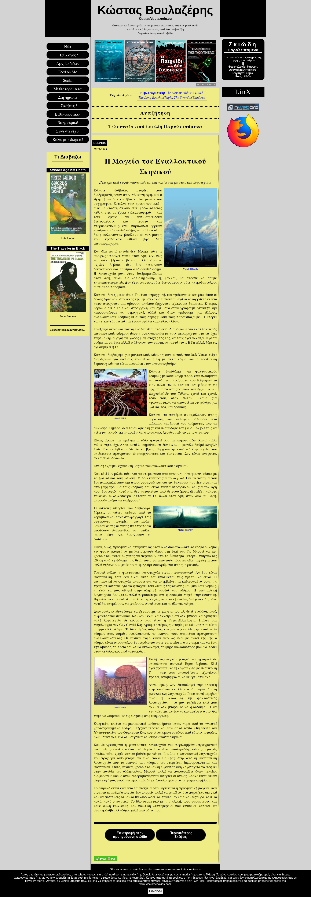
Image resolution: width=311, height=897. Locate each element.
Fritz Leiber (68, 238)
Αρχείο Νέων (67, 63)
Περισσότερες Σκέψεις (180, 834)
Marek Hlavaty (190, 268)
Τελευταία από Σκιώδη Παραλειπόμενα (155, 126)
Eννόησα (155, 891)
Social (68, 80)
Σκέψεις (68, 105)
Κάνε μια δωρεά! (67, 139)
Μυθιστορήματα (68, 88)
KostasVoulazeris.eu (155, 18)
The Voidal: (172, 95)
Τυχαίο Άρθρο (121, 95)
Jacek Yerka (120, 417)
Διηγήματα (67, 97)
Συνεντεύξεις (68, 131)
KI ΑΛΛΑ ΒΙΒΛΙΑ (206, 84)
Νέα (67, 46)
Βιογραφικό (68, 122)
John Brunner (68, 316)
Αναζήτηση (155, 112)
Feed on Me (67, 71)
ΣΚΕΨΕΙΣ (99, 143)
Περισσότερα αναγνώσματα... (67, 329)
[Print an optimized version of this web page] (105, 860)
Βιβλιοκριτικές (68, 114)
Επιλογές (68, 54)
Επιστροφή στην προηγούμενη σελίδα (130, 834)
